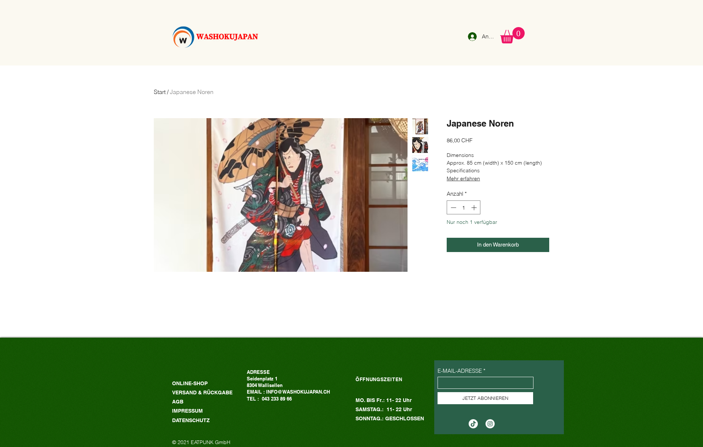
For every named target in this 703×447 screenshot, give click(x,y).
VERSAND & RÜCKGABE (203, 392)
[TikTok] (473, 423)
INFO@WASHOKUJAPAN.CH (298, 392)
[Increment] (475, 207)
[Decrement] (453, 207)
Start (159, 91)
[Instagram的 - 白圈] (490, 423)
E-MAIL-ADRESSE (460, 370)
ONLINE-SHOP (190, 383)
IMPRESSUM (187, 411)
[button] (512, 35)
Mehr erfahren (463, 178)
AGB (177, 402)
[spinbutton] (464, 207)
